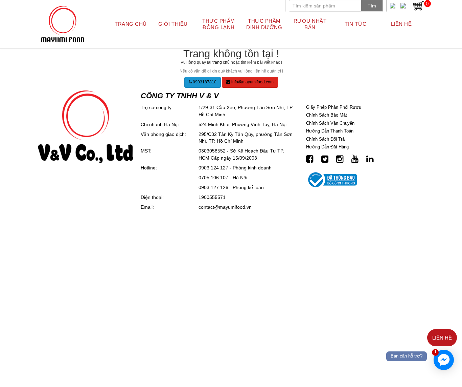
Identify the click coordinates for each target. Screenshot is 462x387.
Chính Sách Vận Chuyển (330, 123)
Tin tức (356, 24)
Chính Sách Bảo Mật (326, 115)
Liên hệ (401, 24)
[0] (418, 5)
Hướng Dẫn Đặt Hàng (327, 146)
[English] (403, 5)
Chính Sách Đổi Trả (325, 139)
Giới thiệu (173, 24)
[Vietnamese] (392, 5)
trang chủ (221, 62)
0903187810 (204, 82)
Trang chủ (131, 24)
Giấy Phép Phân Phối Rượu (333, 107)
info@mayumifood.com (252, 82)
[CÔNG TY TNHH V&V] (63, 24)
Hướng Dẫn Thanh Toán (329, 131)
